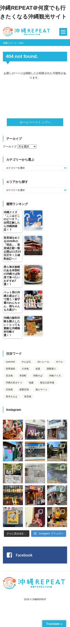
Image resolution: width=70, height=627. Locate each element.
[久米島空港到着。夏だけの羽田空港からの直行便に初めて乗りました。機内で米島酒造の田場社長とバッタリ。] (35, 451)
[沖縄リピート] (27, 31)
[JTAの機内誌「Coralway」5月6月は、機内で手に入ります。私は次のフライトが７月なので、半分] (13, 495)
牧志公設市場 (47, 382)
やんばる (26, 361)
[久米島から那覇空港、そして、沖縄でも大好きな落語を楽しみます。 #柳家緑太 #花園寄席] (13, 451)
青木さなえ (12, 396)
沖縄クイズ (55, 375)
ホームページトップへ (35, 122)
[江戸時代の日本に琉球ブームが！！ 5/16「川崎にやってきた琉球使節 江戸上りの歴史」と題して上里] (35, 517)
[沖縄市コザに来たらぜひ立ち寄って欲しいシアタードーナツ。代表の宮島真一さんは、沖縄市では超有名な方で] (57, 430)
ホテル (59, 361)
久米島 (25, 368)
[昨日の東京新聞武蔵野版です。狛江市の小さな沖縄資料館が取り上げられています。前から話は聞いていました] (35, 473)
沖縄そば (37, 375)
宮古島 (9, 375)
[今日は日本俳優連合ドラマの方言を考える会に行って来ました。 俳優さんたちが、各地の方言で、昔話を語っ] (13, 473)
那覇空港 (24, 389)
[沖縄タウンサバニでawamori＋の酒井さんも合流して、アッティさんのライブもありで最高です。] (13, 430)
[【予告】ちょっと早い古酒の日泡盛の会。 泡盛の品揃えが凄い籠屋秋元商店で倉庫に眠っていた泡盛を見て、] (35, 430)
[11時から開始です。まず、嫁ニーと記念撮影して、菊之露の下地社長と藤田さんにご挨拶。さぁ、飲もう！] (13, 517)
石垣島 (9, 389)
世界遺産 (10, 368)
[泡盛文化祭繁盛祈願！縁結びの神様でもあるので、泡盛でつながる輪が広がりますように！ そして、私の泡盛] (57, 451)
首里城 (27, 396)
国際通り (51, 368)
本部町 (22, 375)
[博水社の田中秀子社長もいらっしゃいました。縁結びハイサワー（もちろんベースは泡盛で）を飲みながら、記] (57, 517)
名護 (37, 368)
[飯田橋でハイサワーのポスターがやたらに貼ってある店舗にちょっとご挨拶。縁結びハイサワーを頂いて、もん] (57, 495)
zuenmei (10, 361)
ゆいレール (43, 361)
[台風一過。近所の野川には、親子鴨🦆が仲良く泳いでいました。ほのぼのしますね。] (57, 473)
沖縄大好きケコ (14, 382)
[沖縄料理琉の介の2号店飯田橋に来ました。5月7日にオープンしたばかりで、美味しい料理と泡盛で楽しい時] (35, 495)
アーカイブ (10, 146)
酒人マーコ (41, 389)
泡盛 (31, 382)
